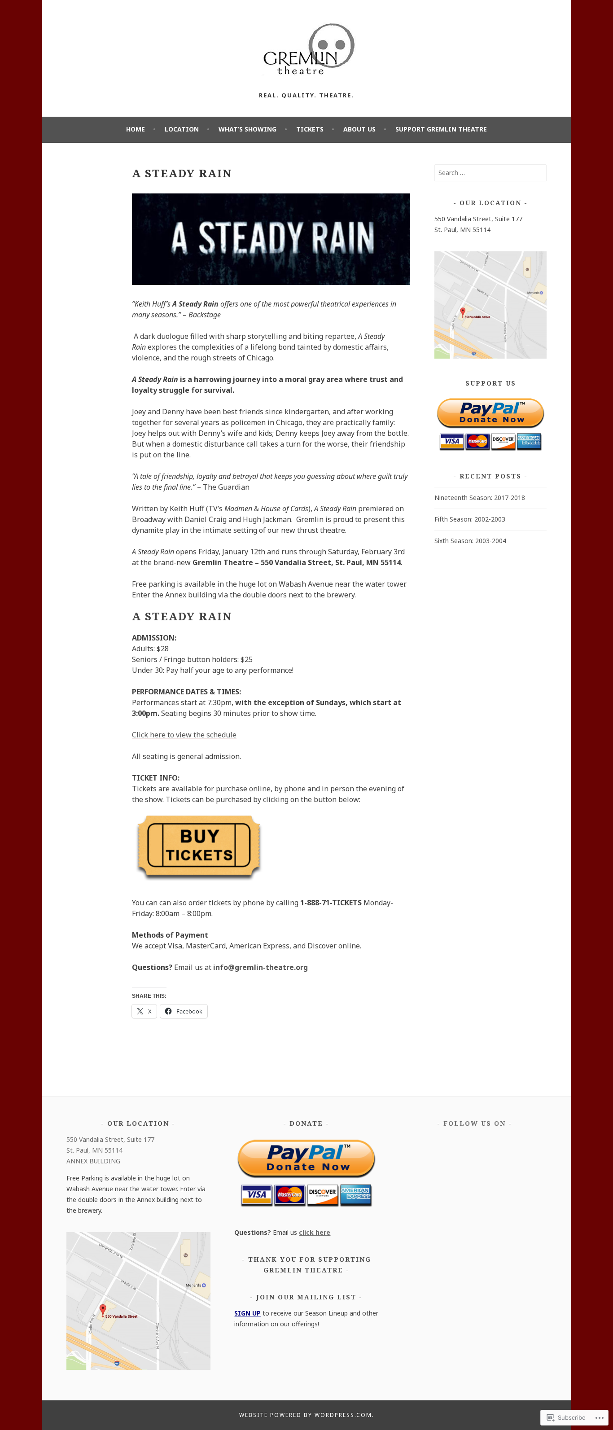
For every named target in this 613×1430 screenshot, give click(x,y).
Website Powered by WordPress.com (305, 1415)
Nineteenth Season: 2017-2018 (479, 497)
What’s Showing (247, 129)
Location (182, 129)
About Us (359, 129)
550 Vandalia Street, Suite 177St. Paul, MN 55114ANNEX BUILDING (110, 1150)
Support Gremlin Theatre (441, 129)
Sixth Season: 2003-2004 (470, 540)
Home (135, 129)
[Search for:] (490, 172)
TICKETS (310, 129)
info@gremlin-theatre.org (260, 967)
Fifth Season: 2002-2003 (469, 519)
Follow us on (474, 1123)
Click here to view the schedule (184, 735)
